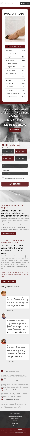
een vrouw (9, 151)
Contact (15, 425)
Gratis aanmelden (15, 414)
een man (21, 151)
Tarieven (15, 421)
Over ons (15, 423)
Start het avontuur (8, 281)
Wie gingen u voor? (15, 129)
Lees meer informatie (15, 194)
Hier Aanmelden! (15, 46)
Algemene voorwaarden (15, 416)
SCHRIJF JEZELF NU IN (8, 233)
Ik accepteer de (14, 178)
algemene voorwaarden (18, 178)
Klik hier (20, 429)
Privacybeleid (15, 418)
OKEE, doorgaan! (19, 432)
